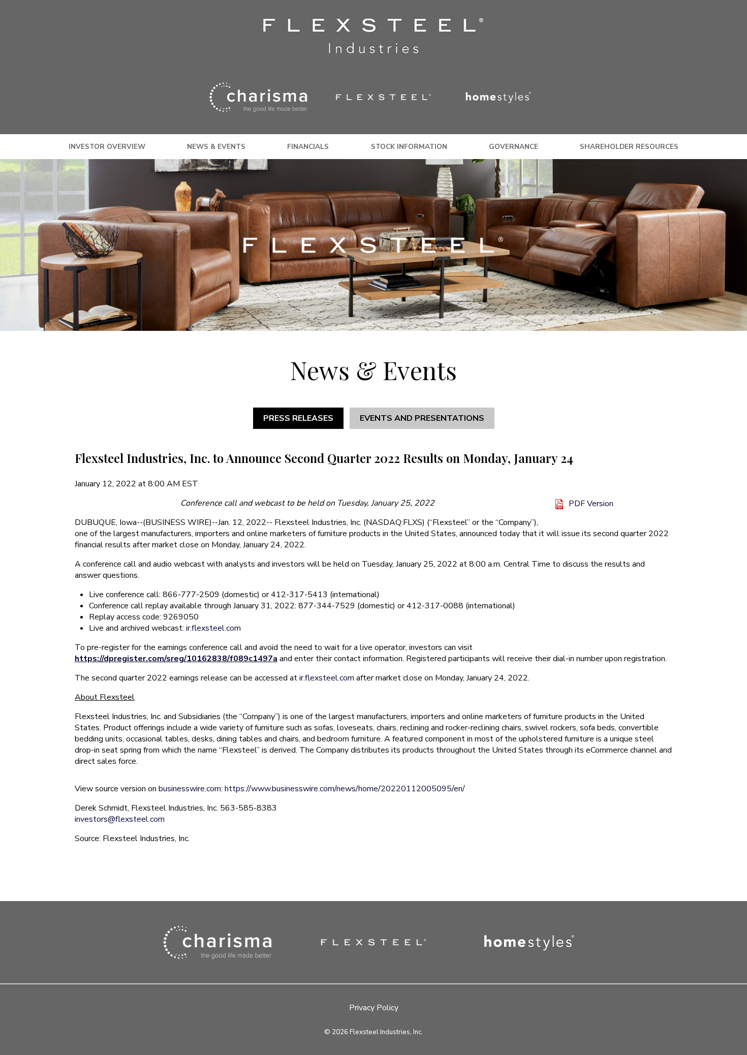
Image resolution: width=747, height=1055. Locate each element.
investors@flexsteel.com (120, 819)
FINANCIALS (308, 146)
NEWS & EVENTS (216, 146)
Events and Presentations (422, 418)
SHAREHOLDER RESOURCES (629, 146)
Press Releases (298, 418)
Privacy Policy (373, 1007)
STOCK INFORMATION (409, 146)
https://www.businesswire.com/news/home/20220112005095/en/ (345, 788)
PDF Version (591, 503)
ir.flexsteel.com (213, 628)
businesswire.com (190, 788)
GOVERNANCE (513, 146)
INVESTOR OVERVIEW (107, 146)
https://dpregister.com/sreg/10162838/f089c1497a (176, 658)
